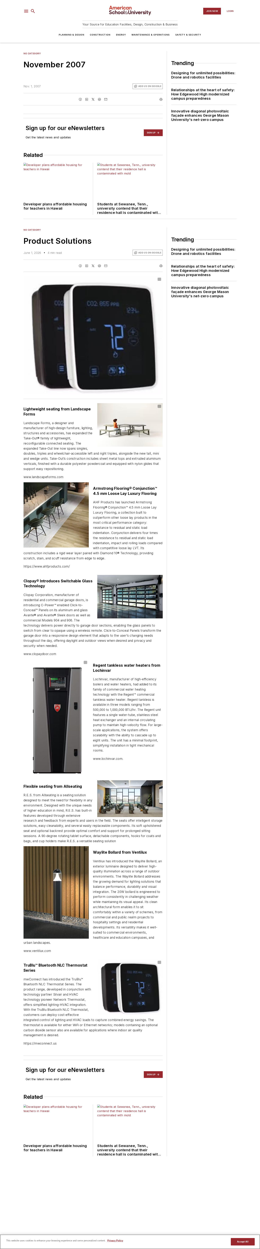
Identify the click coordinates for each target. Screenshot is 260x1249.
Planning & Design (71, 34)
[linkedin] (86, 99)
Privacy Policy (115, 1240)
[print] (161, 99)
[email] (106, 99)
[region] (130, 1242)
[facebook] (80, 99)
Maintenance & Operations (151, 34)
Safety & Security (188, 34)
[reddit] (99, 99)
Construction (100, 34)
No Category (32, 53)
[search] (33, 11)
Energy (121, 34)
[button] (26, 11)
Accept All (242, 1241)
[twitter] (93, 99)
